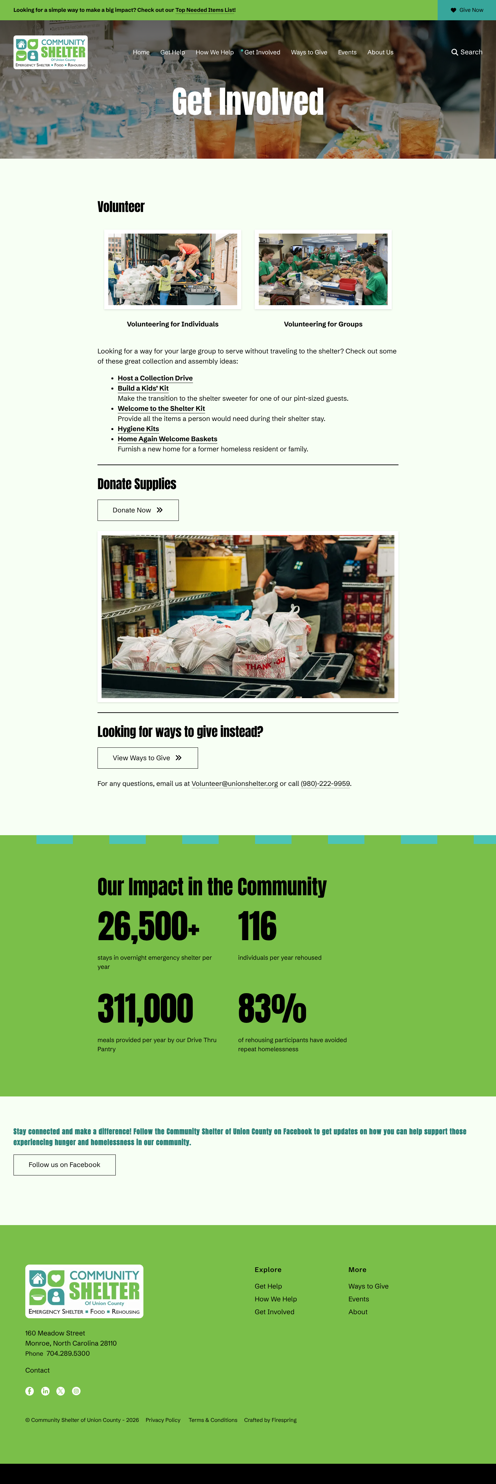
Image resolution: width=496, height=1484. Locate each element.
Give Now (472, 10)
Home (141, 52)
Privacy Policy (163, 1420)
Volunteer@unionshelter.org (235, 783)
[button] (467, 52)
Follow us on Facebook (65, 1165)
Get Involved (262, 52)
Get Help (173, 52)
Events (347, 52)
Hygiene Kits (138, 429)
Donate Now (133, 510)
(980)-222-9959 (325, 783)
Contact (37, 1370)
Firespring (284, 1420)
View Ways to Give (142, 758)
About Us (380, 52)
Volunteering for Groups (323, 324)
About (358, 1312)
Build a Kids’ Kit (143, 388)
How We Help (215, 52)
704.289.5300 (68, 1353)
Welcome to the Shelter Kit (161, 408)
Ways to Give (309, 52)
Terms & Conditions (213, 1420)
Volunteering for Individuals (173, 324)
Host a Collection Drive (155, 378)
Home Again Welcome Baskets (167, 439)
